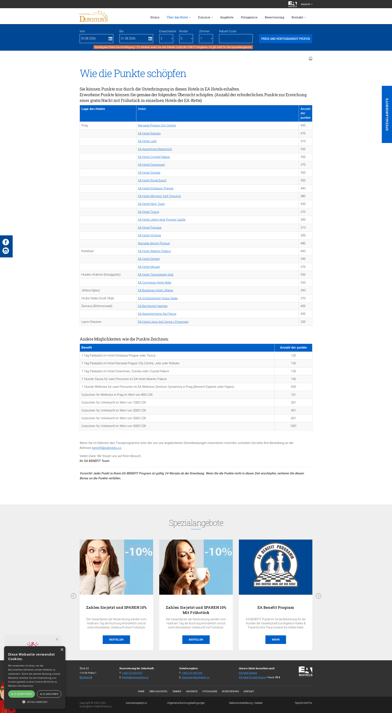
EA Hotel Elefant (149, 259)
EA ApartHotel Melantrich (155, 149)
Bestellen (116, 639)
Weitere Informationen (20, 685)
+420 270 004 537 (132, 673)
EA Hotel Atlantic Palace (154, 251)
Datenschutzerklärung (241, 703)
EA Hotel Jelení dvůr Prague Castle (162, 219)
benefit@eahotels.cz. (107, 448)
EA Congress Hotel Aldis (154, 282)
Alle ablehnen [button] (49, 693)
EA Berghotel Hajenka (152, 306)
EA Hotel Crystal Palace (154, 157)
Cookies (258, 703)
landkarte (85, 677)
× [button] (61, 649)
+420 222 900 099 (192, 673)
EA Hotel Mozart (149, 267)
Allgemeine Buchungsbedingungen (186, 703)
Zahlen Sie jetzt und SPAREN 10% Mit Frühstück (196, 610)
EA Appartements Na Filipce (157, 314)
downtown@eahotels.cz (195, 677)
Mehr (276, 639)
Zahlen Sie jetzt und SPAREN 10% (116, 607)
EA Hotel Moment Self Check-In (159, 196)
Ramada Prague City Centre (157, 125)
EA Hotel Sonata (149, 172)
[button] (34, 702)
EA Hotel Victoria (149, 235)
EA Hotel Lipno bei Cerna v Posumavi (163, 322)
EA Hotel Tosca (148, 212)
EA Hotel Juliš (147, 141)
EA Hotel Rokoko (149, 133)
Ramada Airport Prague (154, 243)
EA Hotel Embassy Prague (156, 188)
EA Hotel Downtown (151, 165)
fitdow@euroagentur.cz (135, 677)
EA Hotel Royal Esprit (152, 180)
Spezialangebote (387, 114)
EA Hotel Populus (149, 227)
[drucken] (310, 58)
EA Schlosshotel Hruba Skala (158, 298)
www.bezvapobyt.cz (136, 703)
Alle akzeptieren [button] (21, 693)
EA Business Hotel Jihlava (155, 290)
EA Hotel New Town (151, 204)
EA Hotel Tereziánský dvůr (156, 274)
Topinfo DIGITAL (303, 703)
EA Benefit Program (275, 607)
